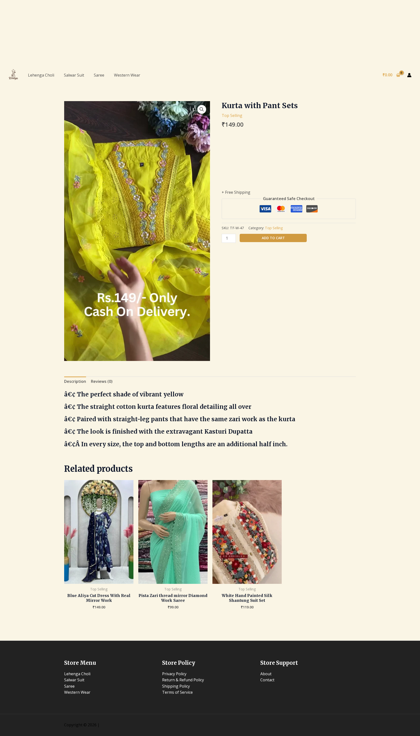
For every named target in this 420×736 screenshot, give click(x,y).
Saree (99, 75)
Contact (267, 680)
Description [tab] (75, 381)
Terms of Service (177, 692)
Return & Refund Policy (183, 680)
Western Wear (127, 75)
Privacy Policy (174, 673)
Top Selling (232, 115)
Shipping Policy (176, 686)
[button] (201, 109)
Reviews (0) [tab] (102, 381)
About (265, 673)
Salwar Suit (74, 75)
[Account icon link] (409, 75)
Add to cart (273, 238)
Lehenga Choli (41, 75)
